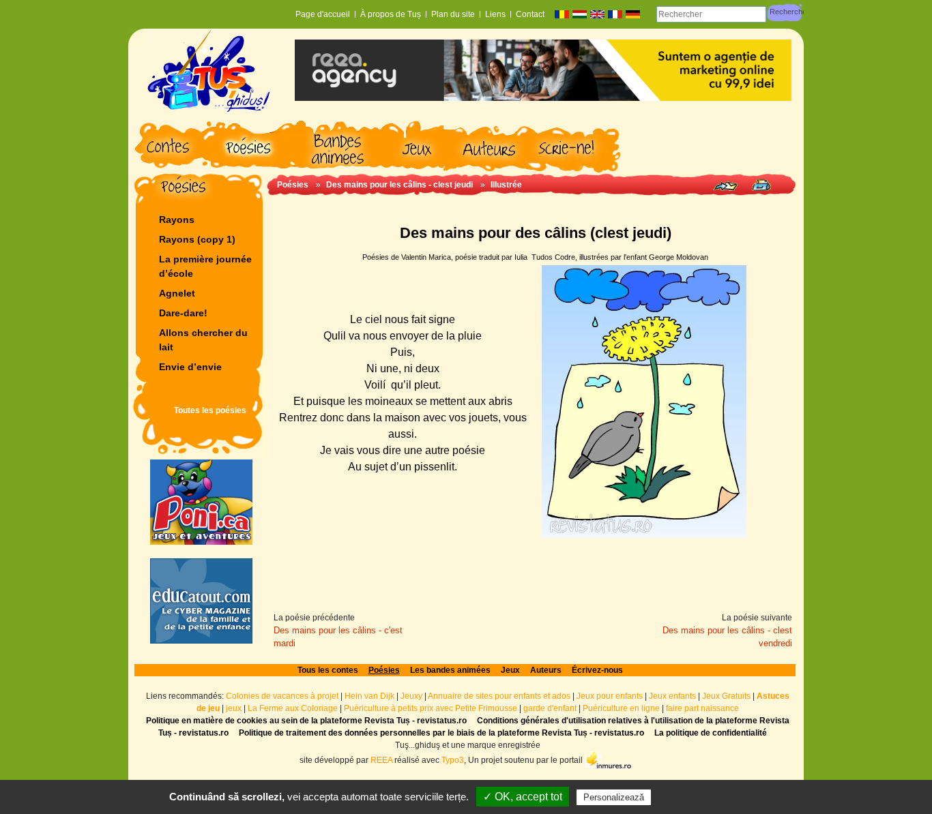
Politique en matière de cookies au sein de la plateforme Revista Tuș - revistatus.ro (306, 720)
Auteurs (546, 670)
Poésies (292, 185)
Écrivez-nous (597, 670)
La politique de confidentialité (710, 733)
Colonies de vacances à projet (282, 696)
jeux (234, 708)
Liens (495, 14)
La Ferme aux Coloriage (293, 708)
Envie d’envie (190, 366)
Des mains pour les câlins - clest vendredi (727, 637)
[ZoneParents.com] (201, 502)
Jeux (510, 670)
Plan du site (453, 14)
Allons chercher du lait (203, 339)
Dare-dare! (183, 312)
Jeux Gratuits (726, 696)
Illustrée (506, 185)
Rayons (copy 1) (197, 239)
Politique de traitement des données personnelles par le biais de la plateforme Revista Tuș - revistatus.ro (441, 733)
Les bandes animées (450, 670)
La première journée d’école (205, 266)
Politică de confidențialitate (715, 797)
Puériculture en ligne (621, 708)
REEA (381, 760)
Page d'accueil (322, 14)
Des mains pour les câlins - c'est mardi (338, 637)
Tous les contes (327, 670)
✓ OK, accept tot (522, 796)
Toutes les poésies (210, 410)
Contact (530, 14)
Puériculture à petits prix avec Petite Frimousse (430, 708)
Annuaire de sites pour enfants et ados (499, 696)
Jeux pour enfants (610, 696)
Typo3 (452, 760)
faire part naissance (702, 708)
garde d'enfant (550, 708)
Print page (761, 185)
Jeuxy (411, 696)
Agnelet (177, 293)
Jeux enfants (672, 696)
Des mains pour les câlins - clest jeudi (399, 185)
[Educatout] (201, 601)
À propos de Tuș (390, 14)
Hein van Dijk (369, 696)
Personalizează (613, 797)
